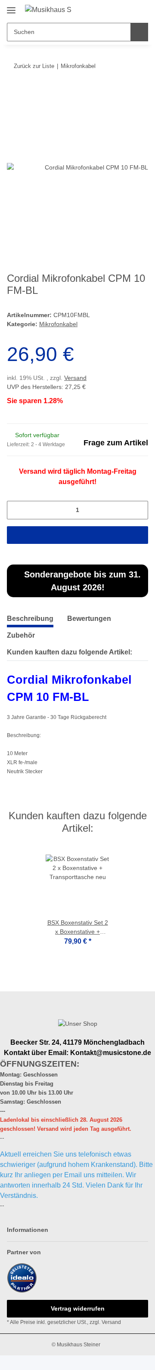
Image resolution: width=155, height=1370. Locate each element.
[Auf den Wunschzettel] (130, 113)
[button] (114, 9)
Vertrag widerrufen (78, 1308)
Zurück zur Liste (34, 66)
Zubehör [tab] (21, 635)
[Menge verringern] (16, 510)
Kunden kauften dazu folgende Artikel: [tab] (69, 652)
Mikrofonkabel (58, 324)
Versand (75, 377)
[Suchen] (139, 32)
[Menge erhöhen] (139, 510)
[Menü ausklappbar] (11, 7)
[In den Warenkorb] (13, 92)
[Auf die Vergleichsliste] (107, 113)
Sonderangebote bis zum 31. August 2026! (81, 581)
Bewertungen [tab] (89, 618)
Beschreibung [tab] (30, 618)
